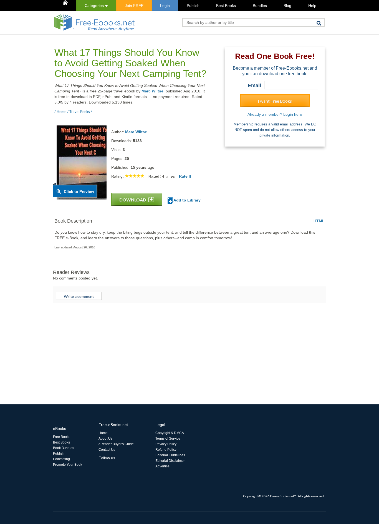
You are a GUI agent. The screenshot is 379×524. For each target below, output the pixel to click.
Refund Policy (165, 450)
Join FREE (134, 5)
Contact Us (106, 450)
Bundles (260, 5)
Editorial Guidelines (170, 455)
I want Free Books (275, 101)
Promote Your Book (67, 465)
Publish (193, 5)
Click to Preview (79, 191)
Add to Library (187, 200)
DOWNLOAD (133, 199)
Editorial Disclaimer (170, 461)
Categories (95, 5)
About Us (105, 438)
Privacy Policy (165, 444)
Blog (287, 5)
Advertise (162, 466)
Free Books (61, 437)
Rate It (185, 176)
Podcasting (61, 459)
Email (254, 85)
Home (103, 433)
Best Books (226, 5)
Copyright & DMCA (169, 433)
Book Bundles (63, 448)
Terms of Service (167, 438)
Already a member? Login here (274, 114)
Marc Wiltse (152, 91)
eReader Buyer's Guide (116, 444)
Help (312, 5)
